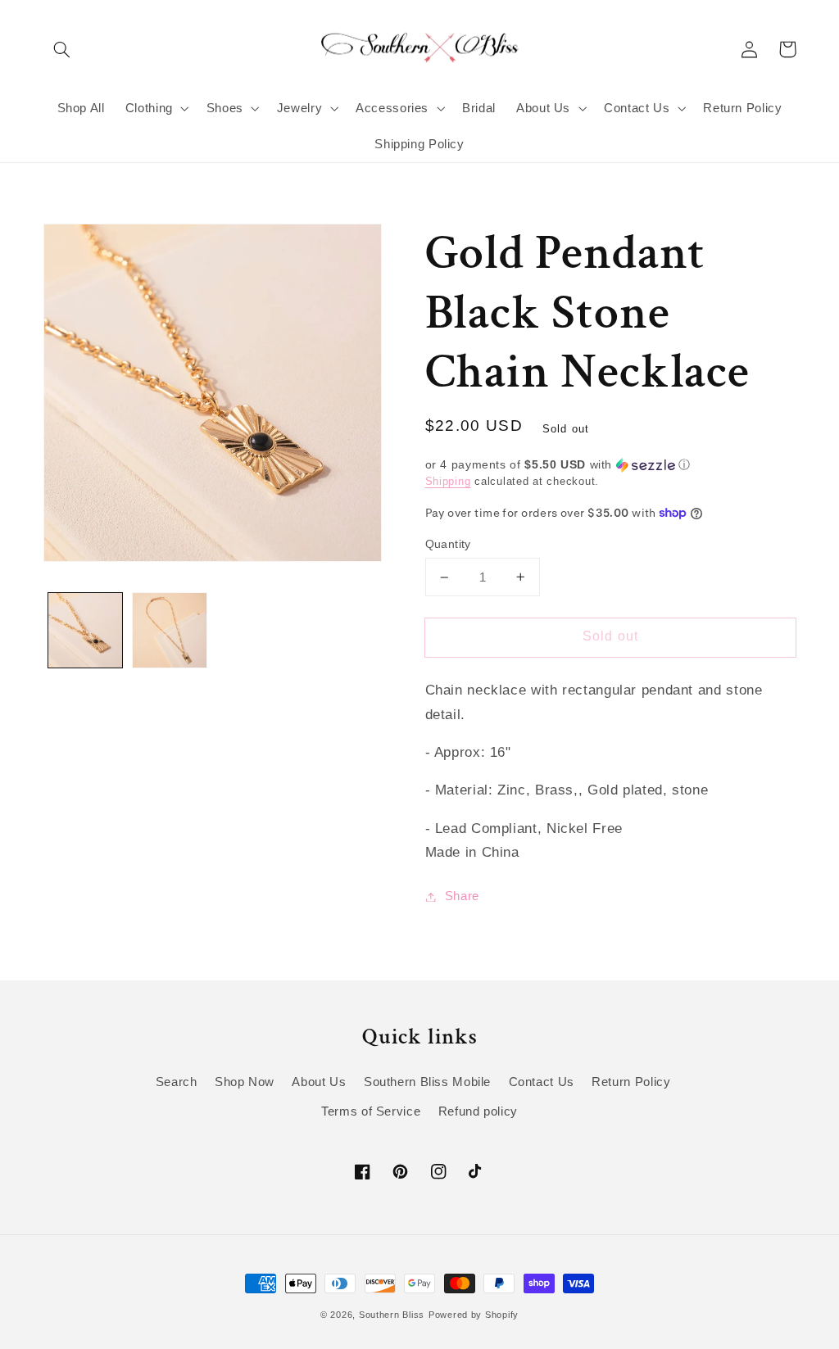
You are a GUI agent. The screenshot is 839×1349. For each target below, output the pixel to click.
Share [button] (462, 896)
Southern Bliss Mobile (427, 1082)
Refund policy (478, 1111)
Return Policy (631, 1082)
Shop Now (244, 1082)
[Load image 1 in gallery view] (85, 630)
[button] (62, 49)
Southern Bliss (391, 1315)
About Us (319, 1082)
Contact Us (541, 1082)
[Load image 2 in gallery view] (169, 630)
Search (176, 1082)
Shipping (448, 481)
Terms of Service (370, 1111)
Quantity (448, 544)
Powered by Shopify (474, 1315)
